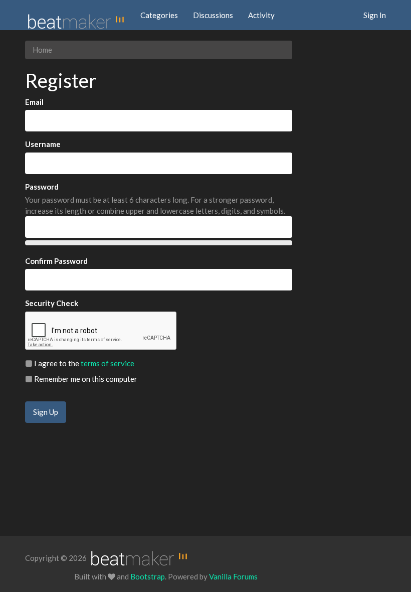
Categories (159, 15)
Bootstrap (147, 576)
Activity (261, 15)
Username (43, 144)
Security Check (51, 303)
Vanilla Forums (233, 576)
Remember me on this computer (85, 378)
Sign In (374, 15)
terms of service (107, 363)
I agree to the (83, 363)
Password (42, 186)
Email (34, 101)
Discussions (213, 15)
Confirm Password (56, 260)
